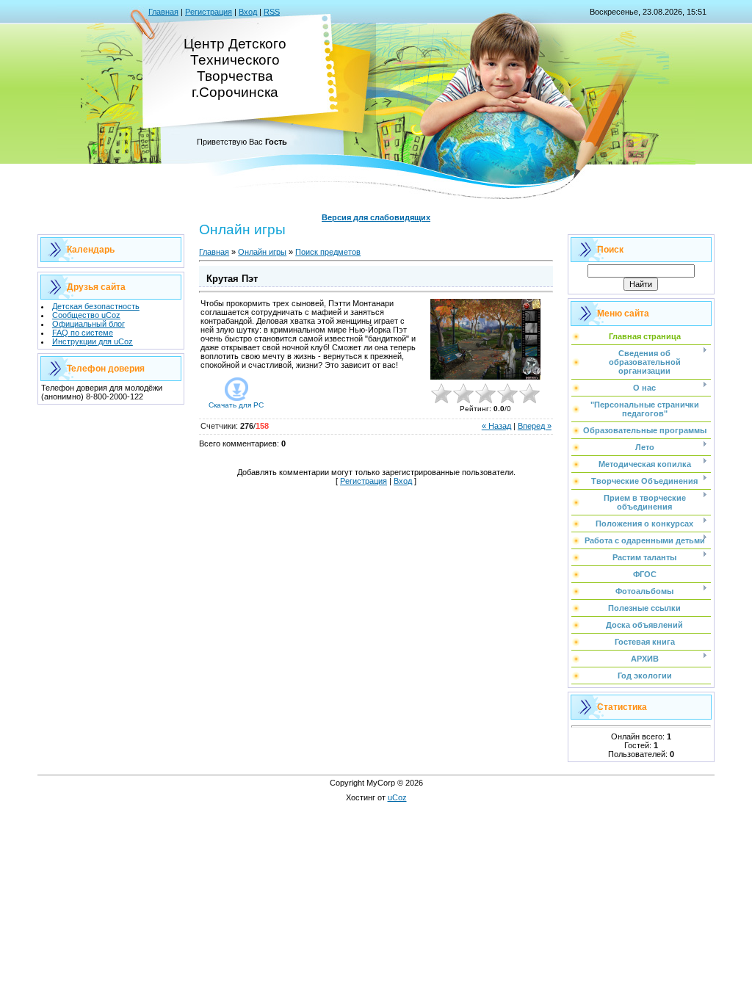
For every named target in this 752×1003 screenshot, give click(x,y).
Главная (163, 11)
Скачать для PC (236, 405)
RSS (272, 11)
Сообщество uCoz (86, 315)
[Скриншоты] (485, 339)
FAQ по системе (82, 332)
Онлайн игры (262, 251)
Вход (248, 11)
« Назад (496, 425)
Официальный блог (88, 323)
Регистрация (208, 11)
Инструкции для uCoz (92, 341)
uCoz (397, 797)
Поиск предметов (328, 251)
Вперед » (535, 425)
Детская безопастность (96, 306)
